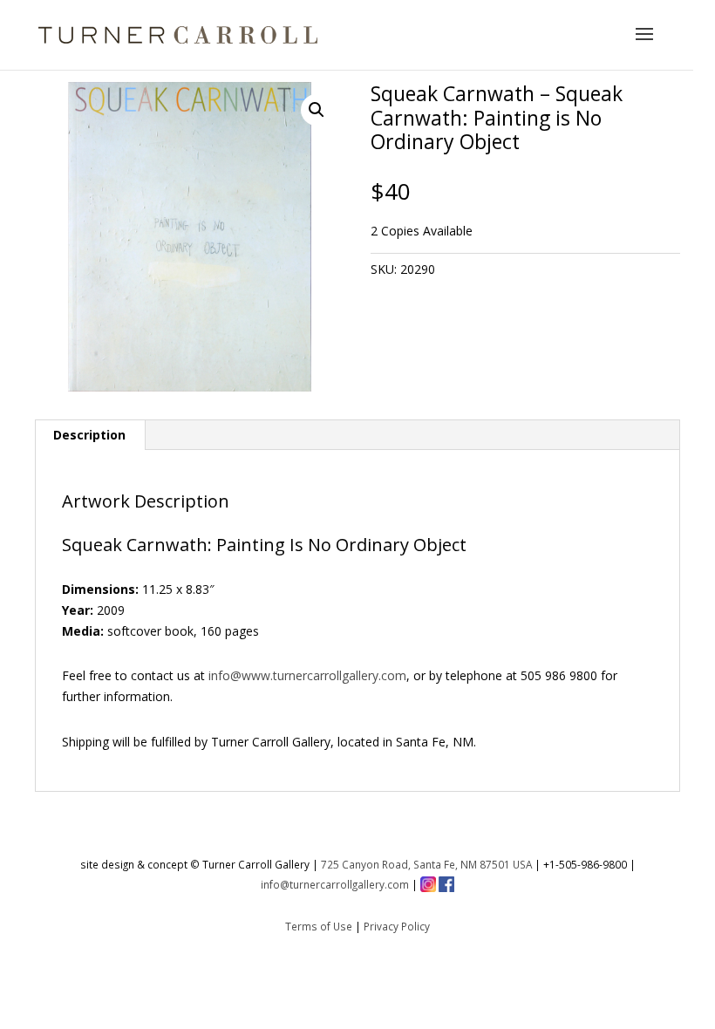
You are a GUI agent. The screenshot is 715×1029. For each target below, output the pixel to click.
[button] (316, 110)
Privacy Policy (397, 926)
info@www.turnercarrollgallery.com (307, 675)
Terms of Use (318, 926)
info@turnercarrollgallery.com (335, 884)
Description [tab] (89, 434)
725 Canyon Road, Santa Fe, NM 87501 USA (426, 864)
